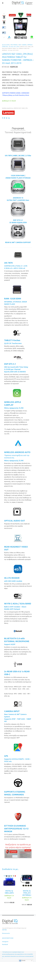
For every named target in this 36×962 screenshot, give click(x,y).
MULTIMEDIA (14, 44)
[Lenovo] (8, 113)
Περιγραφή (18, 128)
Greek (23, 960)
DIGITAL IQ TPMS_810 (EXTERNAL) (27, 893)
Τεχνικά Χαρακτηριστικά (18, 132)
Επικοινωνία (6, 933)
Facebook (5, 944)
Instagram (5, 941)
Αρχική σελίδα (6, 44)
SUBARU (24, 44)
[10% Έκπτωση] (9, 881)
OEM (20, 44)
